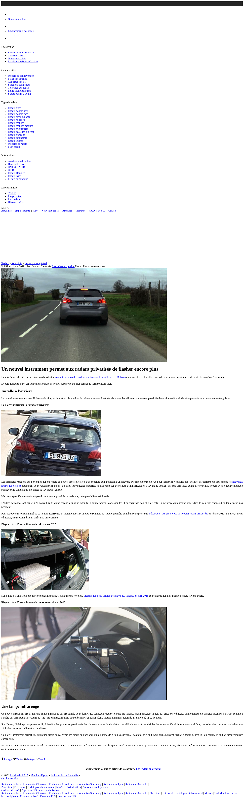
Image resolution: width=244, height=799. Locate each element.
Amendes (67, 210)
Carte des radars (16, 55)
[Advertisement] (122, 237)
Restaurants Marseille (136, 784)
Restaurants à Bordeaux (61, 784)
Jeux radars (14, 199)
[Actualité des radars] (16, 38)
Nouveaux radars (17, 58)
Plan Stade (6, 787)
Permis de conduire (18, 179)
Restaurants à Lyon (113, 784)
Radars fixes (14, 108)
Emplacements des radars (21, 52)
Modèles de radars (17, 143)
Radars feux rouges (18, 128)
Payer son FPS (29, 790)
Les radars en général (36, 263)
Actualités (6, 210)
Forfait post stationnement (40, 787)
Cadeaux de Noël (10, 790)
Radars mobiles (16, 122)
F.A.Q (92, 210)
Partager (8, 759)
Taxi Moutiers (73, 787)
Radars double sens (18, 110)
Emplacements (22, 210)
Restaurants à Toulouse (35, 784)
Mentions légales (39, 775)
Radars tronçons (16, 134)
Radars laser (14, 176)
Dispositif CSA (16, 164)
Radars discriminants (19, 116)
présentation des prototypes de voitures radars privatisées (178, 513)
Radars (5, 263)
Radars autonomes (17, 137)
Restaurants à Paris (11, 784)
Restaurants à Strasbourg (89, 784)
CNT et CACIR (16, 167)
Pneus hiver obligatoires (95, 787)
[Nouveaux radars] (11, 14)
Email (42, 759)
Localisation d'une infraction (23, 61)
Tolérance (80, 210)
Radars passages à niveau (21, 131)
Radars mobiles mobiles (20, 125)
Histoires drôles (16, 202)
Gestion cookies (9, 778)
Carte (36, 210)
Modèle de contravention (21, 75)
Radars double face (18, 113)
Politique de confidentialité (65, 775)
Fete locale (20, 787)
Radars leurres (15, 140)
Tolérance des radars (18, 87)
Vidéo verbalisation (49, 790)
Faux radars (14, 146)
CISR (11, 170)
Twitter (19, 759)
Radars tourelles (16, 119)
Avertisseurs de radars (19, 161)
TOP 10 (12, 193)
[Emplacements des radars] (10, 26)
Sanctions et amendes (19, 84)
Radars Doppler (16, 173)
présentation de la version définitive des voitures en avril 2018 (116, 595)
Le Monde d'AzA (19, 775)
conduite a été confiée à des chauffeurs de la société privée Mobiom (90, 377)
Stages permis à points (19, 93)
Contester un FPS (66, 796)
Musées (60, 787)
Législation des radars (19, 90)
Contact (112, 210)
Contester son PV (17, 81)
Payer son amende (17, 78)
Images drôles (15, 196)
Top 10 (101, 210)
